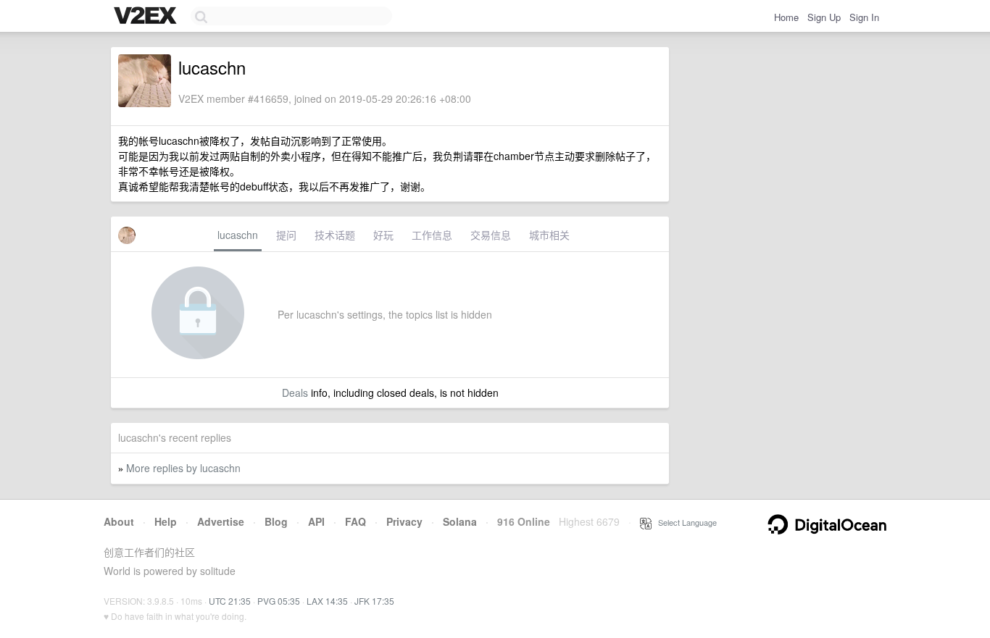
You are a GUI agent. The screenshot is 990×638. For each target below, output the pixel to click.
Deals (295, 392)
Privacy (404, 521)
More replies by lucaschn (183, 468)
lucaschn (237, 234)
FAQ (355, 521)
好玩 (383, 234)
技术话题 (335, 234)
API (316, 521)
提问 (286, 234)
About (119, 521)
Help (165, 521)
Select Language (684, 522)
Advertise (220, 521)
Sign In (864, 17)
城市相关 (549, 234)
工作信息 (432, 234)
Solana (460, 521)
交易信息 (490, 234)
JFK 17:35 (374, 601)
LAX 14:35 (327, 601)
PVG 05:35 (278, 601)
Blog (276, 521)
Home (786, 17)
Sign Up (824, 17)
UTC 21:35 (230, 601)
